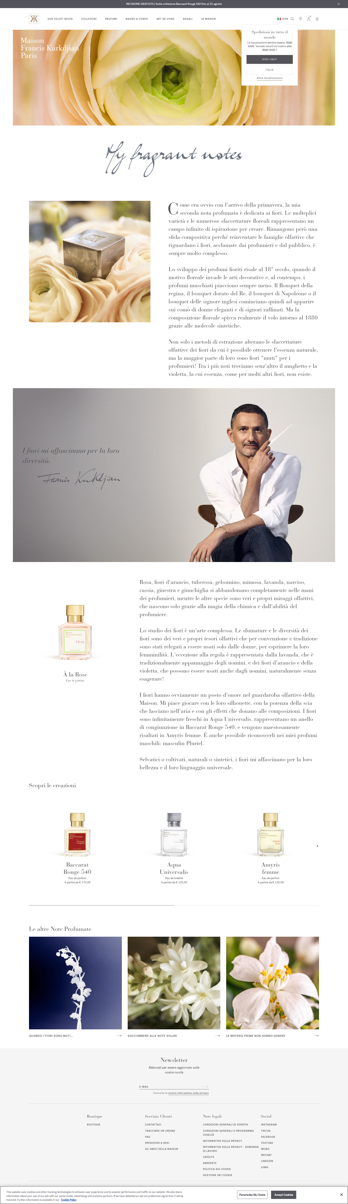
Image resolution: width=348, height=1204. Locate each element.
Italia (270, 70)
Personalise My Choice (252, 1194)
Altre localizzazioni (270, 78)
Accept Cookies (283, 1194)
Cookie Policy (68, 1200)
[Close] (341, 1194)
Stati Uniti (269, 59)
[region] (174, 1195)
